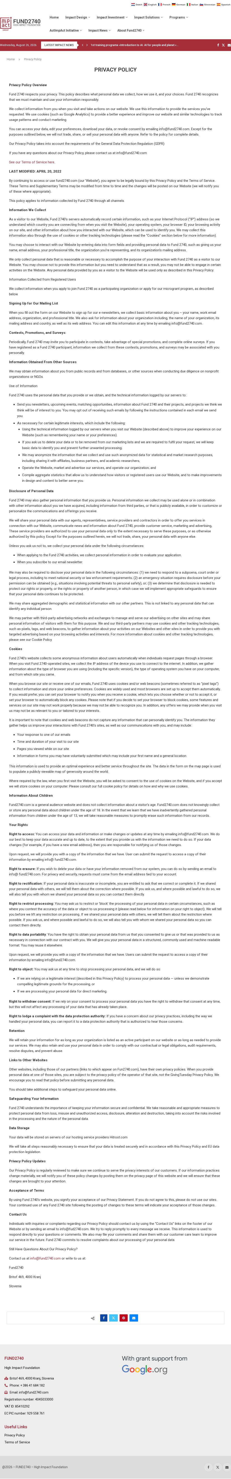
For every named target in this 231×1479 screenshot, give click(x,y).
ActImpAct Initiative (64, 30)
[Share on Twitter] (113, 1318)
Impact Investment (111, 17)
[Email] (229, 45)
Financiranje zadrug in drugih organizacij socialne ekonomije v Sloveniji (136, 45)
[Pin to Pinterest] (124, 1318)
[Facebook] (218, 45)
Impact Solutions (147, 17)
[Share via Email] (133, 1318)
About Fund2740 (129, 30)
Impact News (98, 30)
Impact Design (76, 17)
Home (54, 17)
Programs (177, 17)
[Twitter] (223, 45)
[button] (82, 45)
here (51, 162)
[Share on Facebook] (103, 1318)
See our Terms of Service (28, 162)
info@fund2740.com (45, 1258)
